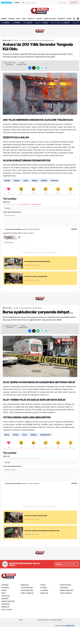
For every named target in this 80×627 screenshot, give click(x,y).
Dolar (5, 22)
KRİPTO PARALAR (27, 593)
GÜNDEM (4, 18)
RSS (21, 620)
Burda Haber (8, 40)
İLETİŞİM (43, 588)
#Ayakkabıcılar (45, 435)
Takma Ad (6, 202)
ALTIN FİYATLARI (27, 588)
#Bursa (6, 435)
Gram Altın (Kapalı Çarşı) (60, 22)
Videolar (27, 3)
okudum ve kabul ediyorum (22, 229)
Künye (60, 2)
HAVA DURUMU (65, 585)
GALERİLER (44, 590)
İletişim (65, 2)
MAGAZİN (39, 18)
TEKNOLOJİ (31, 18)
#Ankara (17, 180)
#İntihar (16, 435)
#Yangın (7, 180)
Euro (16, 22)
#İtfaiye (34, 180)
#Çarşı (24, 435)
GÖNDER (74, 229)
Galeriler (33, 3)
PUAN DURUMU (66, 593)
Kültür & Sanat (6, 609)
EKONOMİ (11, 18)
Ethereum (41, 22)
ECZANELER (61, 18)
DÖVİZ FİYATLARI (27, 590)
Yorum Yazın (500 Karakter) (12, 212)
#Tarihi (26, 180)
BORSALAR (70, 18)
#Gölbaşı (44, 180)
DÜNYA (18, 18)
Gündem (23, 40)
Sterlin (27, 22)
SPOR (24, 18)
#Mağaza (34, 435)
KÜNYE (42, 585)
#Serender (54, 180)
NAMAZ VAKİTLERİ (50, 18)
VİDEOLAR (44, 593)
